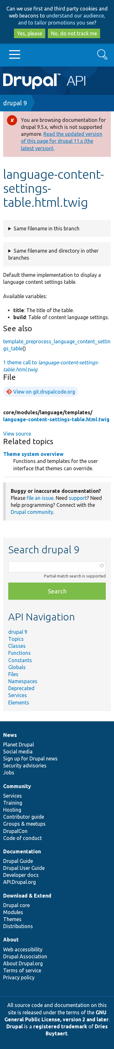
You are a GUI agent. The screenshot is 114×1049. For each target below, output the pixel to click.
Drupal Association (25, 956)
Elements (18, 702)
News (10, 735)
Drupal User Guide (24, 868)
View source (17, 434)
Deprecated (21, 688)
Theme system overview (33, 454)
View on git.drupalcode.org (44, 392)
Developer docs (21, 875)
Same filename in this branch (46, 228)
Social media (18, 751)
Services (17, 695)
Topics (16, 639)
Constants (20, 660)
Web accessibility (22, 949)
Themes (12, 919)
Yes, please (29, 33)
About (11, 939)
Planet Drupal (18, 744)
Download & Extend (27, 896)
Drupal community (32, 512)
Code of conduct (22, 838)
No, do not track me (74, 33)
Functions (19, 653)
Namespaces (22, 681)
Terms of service (22, 970)
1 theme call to (51, 366)
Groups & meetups (24, 824)
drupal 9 (15, 103)
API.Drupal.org (19, 882)
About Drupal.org (23, 963)
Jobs (8, 772)
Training (12, 803)
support (78, 498)
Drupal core (16, 905)
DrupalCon (15, 831)
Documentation (22, 851)
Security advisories (25, 765)
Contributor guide (23, 817)
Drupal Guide (18, 861)
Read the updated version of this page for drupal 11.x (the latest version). (61, 141)
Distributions (18, 926)
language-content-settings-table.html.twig (56, 419)
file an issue (40, 498)
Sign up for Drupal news (30, 758)
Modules (13, 912)
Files (13, 674)
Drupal (14, 1026)
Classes (17, 646)
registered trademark (60, 1026)
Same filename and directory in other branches (53, 254)
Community (17, 786)
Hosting (12, 810)
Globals (17, 667)
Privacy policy (19, 977)
